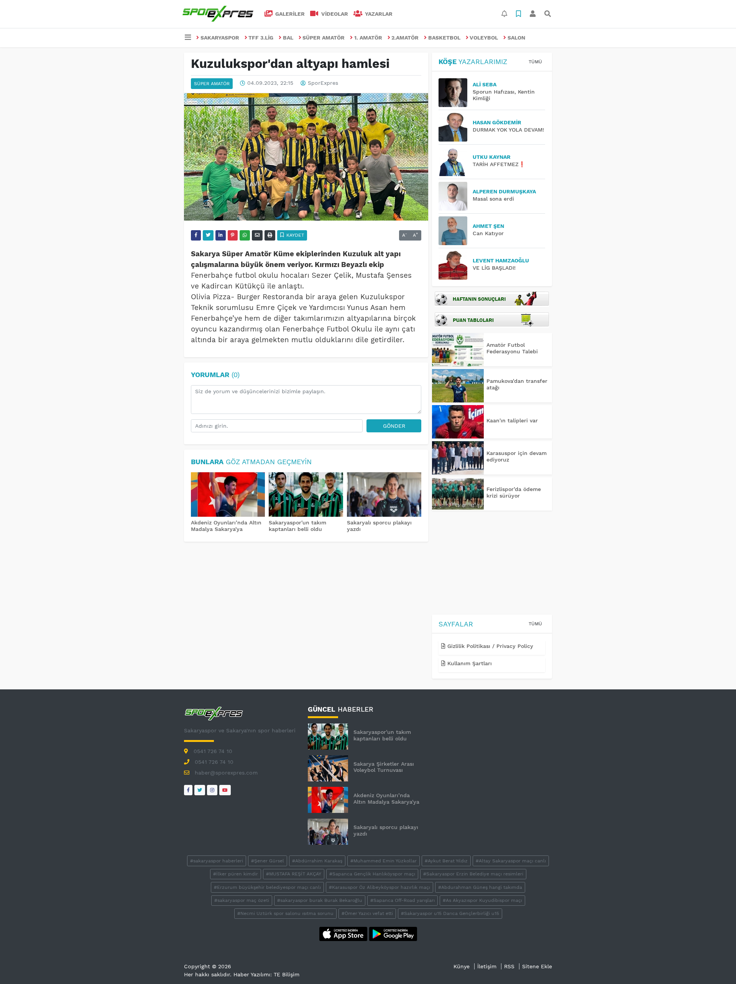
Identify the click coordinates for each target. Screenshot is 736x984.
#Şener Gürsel (267, 861)
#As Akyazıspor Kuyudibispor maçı (482, 900)
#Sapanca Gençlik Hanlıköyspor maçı (372, 874)
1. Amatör (368, 38)
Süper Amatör (323, 38)
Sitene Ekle (537, 966)
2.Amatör (405, 38)
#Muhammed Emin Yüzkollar (383, 861)
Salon (516, 38)
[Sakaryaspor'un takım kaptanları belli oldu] (306, 495)
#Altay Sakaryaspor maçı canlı (511, 861)
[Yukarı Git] (715, 964)
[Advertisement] (492, 564)
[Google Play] (393, 933)
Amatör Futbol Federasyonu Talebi (512, 348)
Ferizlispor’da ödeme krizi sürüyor (513, 492)
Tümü (535, 61)
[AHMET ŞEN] (456, 230)
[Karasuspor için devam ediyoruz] (458, 458)
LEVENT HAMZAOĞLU (501, 260)
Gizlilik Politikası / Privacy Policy (489, 646)
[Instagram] (212, 790)
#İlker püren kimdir (235, 874)
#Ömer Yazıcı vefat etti (367, 913)
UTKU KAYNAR (492, 157)
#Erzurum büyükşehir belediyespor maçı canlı (267, 887)
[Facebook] (188, 790)
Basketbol (444, 38)
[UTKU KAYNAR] (456, 161)
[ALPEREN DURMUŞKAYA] (456, 196)
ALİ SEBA (484, 84)
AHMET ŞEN (488, 226)
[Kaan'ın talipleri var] (458, 421)
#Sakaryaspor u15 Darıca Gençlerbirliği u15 (450, 913)
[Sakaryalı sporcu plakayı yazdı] (384, 495)
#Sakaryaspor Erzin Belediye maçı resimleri (473, 874)
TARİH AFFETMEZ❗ (499, 164)
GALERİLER (289, 14)
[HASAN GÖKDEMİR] (456, 127)
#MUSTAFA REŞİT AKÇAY (293, 874)
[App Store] (344, 933)
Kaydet (294, 235)
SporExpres (323, 83)
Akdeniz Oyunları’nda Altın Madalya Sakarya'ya (226, 525)
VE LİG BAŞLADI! (494, 268)
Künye (461, 966)
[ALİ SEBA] (456, 92)
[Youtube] (225, 790)
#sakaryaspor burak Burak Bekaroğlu (319, 900)
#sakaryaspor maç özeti (241, 900)
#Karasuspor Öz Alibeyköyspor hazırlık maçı (379, 887)
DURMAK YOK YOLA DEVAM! (508, 130)
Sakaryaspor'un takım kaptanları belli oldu (297, 525)
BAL (288, 38)
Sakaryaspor (219, 38)
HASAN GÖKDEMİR (497, 122)
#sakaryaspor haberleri (216, 861)
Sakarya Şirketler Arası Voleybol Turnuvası (383, 767)
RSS (509, 966)
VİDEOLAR (334, 14)
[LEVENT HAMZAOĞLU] (456, 265)
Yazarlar (378, 14)
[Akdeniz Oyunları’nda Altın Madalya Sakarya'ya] (228, 495)
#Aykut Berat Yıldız (446, 861)
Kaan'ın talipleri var (512, 420)
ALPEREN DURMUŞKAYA (504, 191)
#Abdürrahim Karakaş (317, 861)
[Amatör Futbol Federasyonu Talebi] (458, 349)
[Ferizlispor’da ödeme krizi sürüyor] (458, 494)
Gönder (394, 426)
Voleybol (484, 38)
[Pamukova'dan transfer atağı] (458, 385)
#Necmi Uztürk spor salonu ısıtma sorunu (285, 913)
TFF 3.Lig (260, 38)
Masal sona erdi (493, 199)
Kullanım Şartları (468, 663)
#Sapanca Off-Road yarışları (402, 900)
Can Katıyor (488, 233)
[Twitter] (199, 790)
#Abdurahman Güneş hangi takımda (480, 887)
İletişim (486, 966)
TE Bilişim (286, 974)
